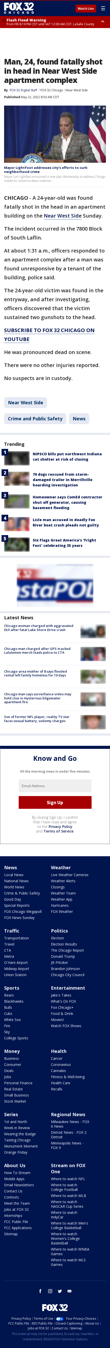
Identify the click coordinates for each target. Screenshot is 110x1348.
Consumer (12, 1064)
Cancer (56, 1058)
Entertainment (68, 988)
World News (14, 887)
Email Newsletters (19, 1184)
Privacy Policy (60, 826)
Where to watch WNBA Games (70, 1251)
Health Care (60, 1082)
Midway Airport (16, 968)
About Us (14, 1165)
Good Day (12, 899)
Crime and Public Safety (35, 418)
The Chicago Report (67, 950)
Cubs (8, 1013)
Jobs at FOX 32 (16, 1209)
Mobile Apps (14, 1178)
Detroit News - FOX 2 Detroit (68, 1134)
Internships (13, 1215)
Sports (11, 988)
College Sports (16, 1038)
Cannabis (58, 1070)
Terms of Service (58, 831)
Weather (61, 867)
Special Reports (17, 905)
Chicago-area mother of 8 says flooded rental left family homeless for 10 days (35, 673)
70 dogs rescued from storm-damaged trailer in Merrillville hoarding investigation (62, 479)
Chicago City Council (67, 974)
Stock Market (15, 1101)
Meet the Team (17, 1203)
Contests (11, 1197)
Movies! (57, 1019)
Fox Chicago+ (62, 1007)
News (79, 418)
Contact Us (13, 1191)
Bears (9, 995)
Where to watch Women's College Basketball (65, 1238)
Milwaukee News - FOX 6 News (70, 1124)
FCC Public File (16, 1221)
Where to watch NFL (68, 1178)
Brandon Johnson (65, 968)
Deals (9, 1070)
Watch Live (86, 8)
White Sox (12, 1019)
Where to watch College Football (64, 1187)
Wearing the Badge (20, 1133)
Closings (58, 887)
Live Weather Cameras (70, 874)
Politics (59, 931)
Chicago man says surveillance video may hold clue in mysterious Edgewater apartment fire (37, 698)
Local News (14, 874)
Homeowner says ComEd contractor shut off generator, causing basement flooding (67, 502)
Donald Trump (63, 956)
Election (57, 938)
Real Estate (13, 1089)
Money (12, 1051)
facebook (40, 1291)
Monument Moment (21, 1146)
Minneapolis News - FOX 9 (67, 1145)
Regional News (68, 1114)
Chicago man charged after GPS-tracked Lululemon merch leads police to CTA (37, 650)
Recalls (56, 1089)
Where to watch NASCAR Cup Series (67, 1204)
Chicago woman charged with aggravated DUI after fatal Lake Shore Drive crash (38, 627)
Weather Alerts (63, 880)
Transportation (16, 938)
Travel (9, 944)
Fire (7, 1025)
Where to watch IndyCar (64, 1214)
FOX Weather (62, 911)
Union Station (15, 974)
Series (11, 1114)
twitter (60, 1291)
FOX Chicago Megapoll (23, 911)
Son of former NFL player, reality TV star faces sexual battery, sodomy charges (37, 718)
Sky (7, 1031)
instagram (50, 1291)
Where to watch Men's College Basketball (69, 1225)
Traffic (11, 931)
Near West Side (77, 90)
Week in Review (17, 1127)
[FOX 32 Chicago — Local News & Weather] (19, 8)
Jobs (7, 1076)
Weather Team (63, 893)
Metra (9, 956)
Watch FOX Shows (66, 1025)
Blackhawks (14, 1001)
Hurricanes (60, 905)
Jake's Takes (61, 995)
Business (11, 1058)
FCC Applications (18, 1227)
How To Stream (17, 1172)
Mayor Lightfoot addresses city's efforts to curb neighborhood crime (45, 169)
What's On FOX (63, 1001)
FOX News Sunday (19, 917)
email (69, 1291)
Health (59, 1051)
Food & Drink (62, 1013)
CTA (7, 950)
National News (16, 880)
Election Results (64, 944)
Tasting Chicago (17, 1140)
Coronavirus (61, 1064)
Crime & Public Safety (22, 893)
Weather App (61, 899)
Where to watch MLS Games (68, 1262)
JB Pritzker (59, 962)
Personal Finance (18, 1082)
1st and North (15, 1121)
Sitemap (11, 1233)
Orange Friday (15, 1152)
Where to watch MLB (68, 1195)
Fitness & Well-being (68, 1076)
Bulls (8, 1007)
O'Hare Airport (16, 962)
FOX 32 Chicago (51, 90)
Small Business (16, 1095)
